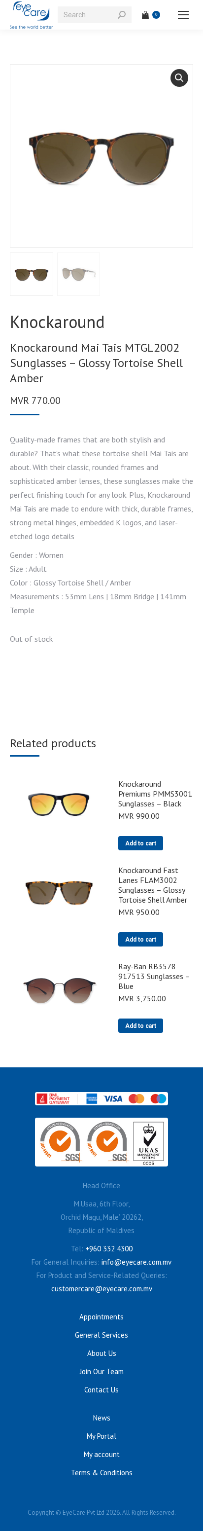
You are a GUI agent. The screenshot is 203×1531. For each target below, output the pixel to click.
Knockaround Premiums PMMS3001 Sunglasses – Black (155, 793)
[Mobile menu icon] (183, 15)
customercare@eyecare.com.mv (101, 1288)
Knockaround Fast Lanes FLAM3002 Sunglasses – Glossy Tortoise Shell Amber (152, 885)
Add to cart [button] (140, 843)
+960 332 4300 (109, 1248)
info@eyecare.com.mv (136, 1262)
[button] (179, 78)
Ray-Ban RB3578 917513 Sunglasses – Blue (154, 976)
